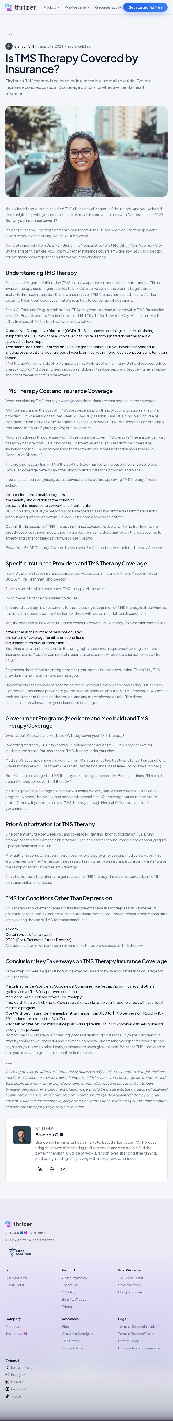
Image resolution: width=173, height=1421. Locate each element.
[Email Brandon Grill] (63, 1169)
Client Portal (14, 1285)
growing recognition (29, 464)
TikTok (16, 1396)
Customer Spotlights (77, 1334)
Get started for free (145, 7)
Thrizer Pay (70, 1285)
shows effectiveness (45, 908)
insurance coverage (139, 400)
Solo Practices (129, 1285)
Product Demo (73, 1348)
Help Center (71, 1341)
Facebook (19, 1389)
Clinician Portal (16, 1278)
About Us (12, 1326)
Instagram (18, 1375)
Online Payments (74, 1278)
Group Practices (130, 1292)
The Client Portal (130, 1278)
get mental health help (57, 1052)
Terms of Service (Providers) (138, 1326)
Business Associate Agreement (141, 1348)
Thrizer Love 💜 (16, 1334)
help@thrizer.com (24, 1367)
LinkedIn (17, 1382)
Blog (9, 35)
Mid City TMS (124, 245)
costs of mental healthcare (66, 230)
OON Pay (68, 1292)
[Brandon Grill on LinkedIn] (39, 1169)
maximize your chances (56, 702)
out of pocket (78, 235)
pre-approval (94, 855)
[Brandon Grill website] (51, 1169)
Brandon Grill (49, 1134)
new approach (90, 282)
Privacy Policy (128, 1341)
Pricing (124, 7)
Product (50, 7)
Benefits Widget (74, 1299)
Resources (102, 7)
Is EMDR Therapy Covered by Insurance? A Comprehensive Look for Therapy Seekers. (92, 547)
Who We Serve (75, 7)
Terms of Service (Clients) (136, 1334)
